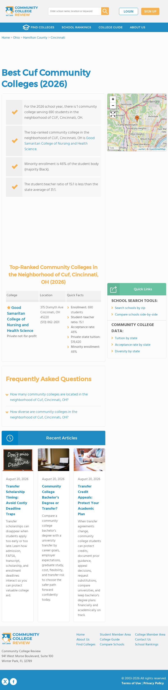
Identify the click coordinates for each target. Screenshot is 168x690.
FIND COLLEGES (42, 27)
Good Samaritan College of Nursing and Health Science (59, 143)
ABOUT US (137, 27)
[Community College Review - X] (5, 681)
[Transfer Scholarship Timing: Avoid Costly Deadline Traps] (17, 460)
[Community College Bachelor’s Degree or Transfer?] (53, 460)
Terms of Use (131, 683)
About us (83, 639)
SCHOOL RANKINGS (76, 27)
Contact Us (143, 639)
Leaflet (141, 149)
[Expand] (113, 115)
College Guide (110, 639)
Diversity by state (127, 351)
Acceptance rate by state (132, 344)
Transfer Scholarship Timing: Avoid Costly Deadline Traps (16, 500)
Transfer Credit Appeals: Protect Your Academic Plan (88, 500)
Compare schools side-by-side (136, 314)
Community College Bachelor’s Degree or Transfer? (51, 497)
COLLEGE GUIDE (111, 27)
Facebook (13, 681)
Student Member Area (115, 634)
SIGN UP (150, 11)
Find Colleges (85, 644)
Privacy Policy (153, 683)
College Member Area (150, 634)
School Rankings (146, 644)
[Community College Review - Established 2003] (21, 11)
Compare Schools (112, 644)
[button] (137, 118)
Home (80, 634)
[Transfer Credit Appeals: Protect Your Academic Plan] (89, 460)
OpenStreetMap (157, 149)
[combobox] (71, 11)
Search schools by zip (130, 308)
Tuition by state (126, 338)
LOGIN (128, 11)
